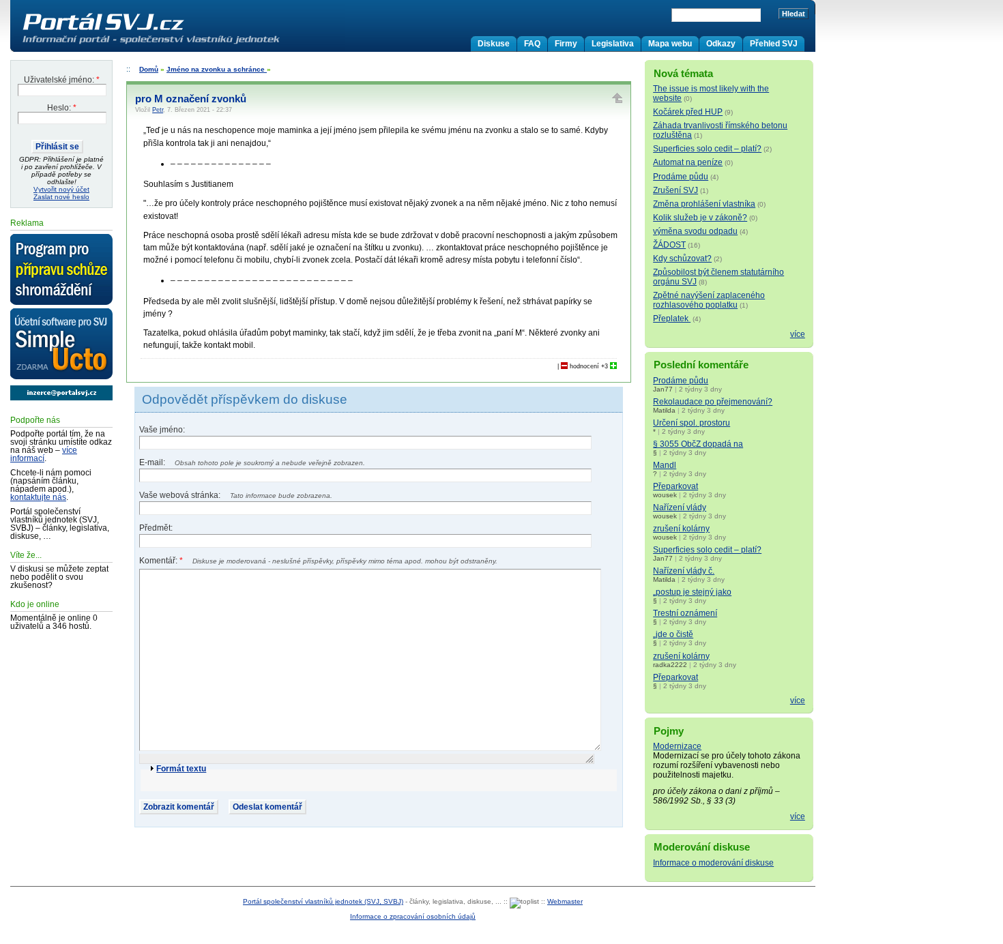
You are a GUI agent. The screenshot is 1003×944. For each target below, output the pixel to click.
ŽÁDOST (669, 245)
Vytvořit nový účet (61, 189)
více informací (43, 454)
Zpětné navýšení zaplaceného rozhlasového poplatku (709, 300)
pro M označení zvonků (190, 98)
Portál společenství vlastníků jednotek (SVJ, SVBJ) (323, 901)
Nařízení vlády (679, 507)
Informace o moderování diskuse (713, 863)
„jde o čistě (673, 634)
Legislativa (613, 43)
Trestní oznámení (685, 613)
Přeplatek (672, 318)
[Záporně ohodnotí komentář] (564, 366)
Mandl (664, 465)
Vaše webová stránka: (180, 495)
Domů (148, 69)
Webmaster (565, 901)
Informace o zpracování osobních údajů (413, 916)
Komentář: (161, 560)
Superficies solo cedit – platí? (707, 148)
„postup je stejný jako (692, 592)
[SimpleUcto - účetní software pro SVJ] (61, 344)
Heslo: (61, 108)
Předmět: (156, 528)
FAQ (532, 43)
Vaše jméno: (162, 429)
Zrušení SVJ (675, 190)
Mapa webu (670, 43)
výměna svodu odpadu (695, 231)
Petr (157, 109)
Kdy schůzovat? (682, 258)
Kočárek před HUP (688, 112)
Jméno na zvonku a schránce (216, 69)
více (797, 334)
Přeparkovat (675, 486)
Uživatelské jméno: (62, 80)
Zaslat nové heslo (61, 197)
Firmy (566, 43)
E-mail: (153, 462)
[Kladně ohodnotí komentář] (613, 366)
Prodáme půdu (680, 176)
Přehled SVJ (774, 43)
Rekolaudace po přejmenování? (712, 402)
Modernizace (677, 746)
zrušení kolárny (681, 528)
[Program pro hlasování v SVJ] (61, 270)
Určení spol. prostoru (691, 423)
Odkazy (721, 43)
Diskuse (494, 43)
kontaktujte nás (38, 497)
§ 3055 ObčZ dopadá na (698, 444)
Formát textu (181, 768)
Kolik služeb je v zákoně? (700, 217)
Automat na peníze (688, 162)
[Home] (179, 43)
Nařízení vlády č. (683, 571)
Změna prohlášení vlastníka (704, 204)
